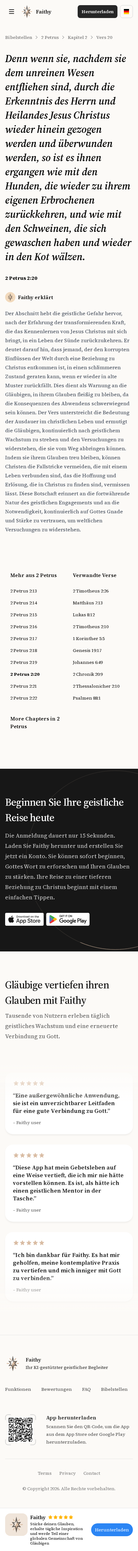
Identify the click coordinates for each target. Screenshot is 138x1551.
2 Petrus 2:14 (23, 603)
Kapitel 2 (77, 37)
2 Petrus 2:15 (23, 614)
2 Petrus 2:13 (23, 591)
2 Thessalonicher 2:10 (96, 686)
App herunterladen (71, 1417)
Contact (91, 1473)
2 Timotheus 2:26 (90, 591)
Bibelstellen (18, 37)
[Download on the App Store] (24, 919)
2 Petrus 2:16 (23, 626)
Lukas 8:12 (84, 614)
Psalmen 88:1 (87, 698)
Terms (45, 1473)
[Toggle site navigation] (11, 11)
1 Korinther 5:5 (89, 638)
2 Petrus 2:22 (23, 698)
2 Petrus (50, 37)
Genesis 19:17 (87, 650)
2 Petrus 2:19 (23, 662)
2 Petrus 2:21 (23, 686)
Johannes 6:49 (88, 662)
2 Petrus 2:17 (23, 638)
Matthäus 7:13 (88, 603)
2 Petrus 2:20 (24, 674)
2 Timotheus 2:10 (90, 626)
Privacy (67, 1473)
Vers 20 (104, 37)
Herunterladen (98, 11)
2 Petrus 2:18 (23, 650)
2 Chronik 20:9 (88, 674)
